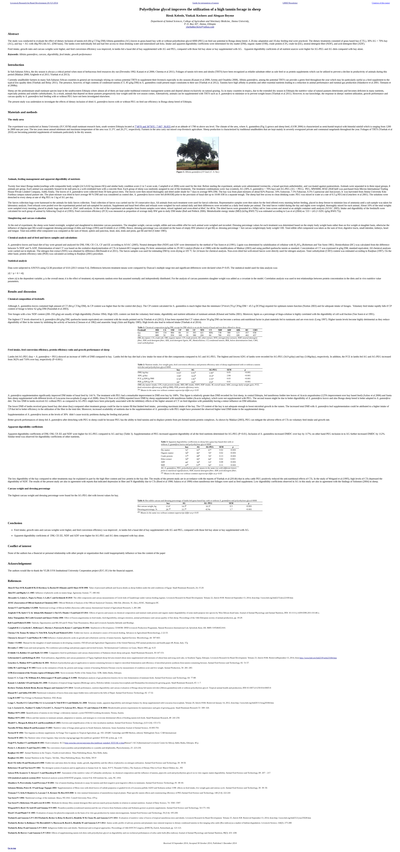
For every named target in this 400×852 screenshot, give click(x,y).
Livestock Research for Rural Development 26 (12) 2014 (34, 3)
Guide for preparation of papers (205, 3)
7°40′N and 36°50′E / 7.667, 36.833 (153, 126)
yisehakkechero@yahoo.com (200, 26)
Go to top (12, 848)
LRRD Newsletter (290, 3)
